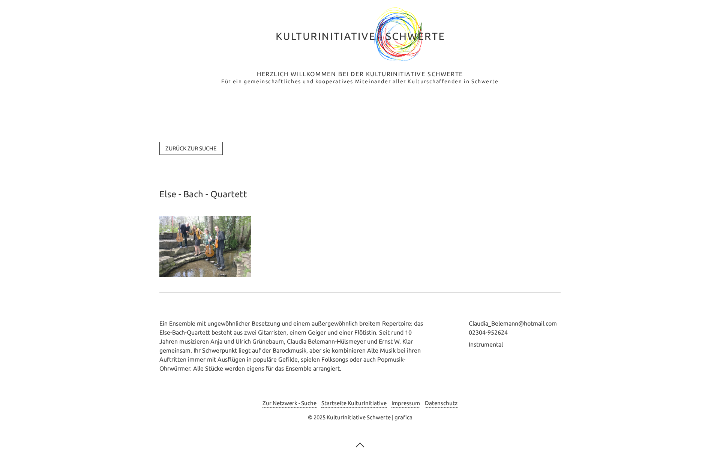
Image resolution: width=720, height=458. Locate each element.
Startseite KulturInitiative (354, 403)
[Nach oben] (360, 444)
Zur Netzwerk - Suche (289, 403)
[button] (191, 148)
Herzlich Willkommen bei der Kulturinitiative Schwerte (360, 74)
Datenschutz (441, 403)
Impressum (406, 403)
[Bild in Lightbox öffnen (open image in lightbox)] (205, 246)
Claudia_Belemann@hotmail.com (513, 323)
